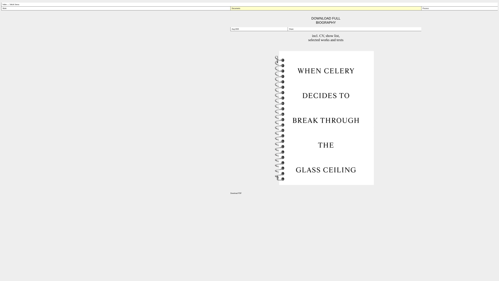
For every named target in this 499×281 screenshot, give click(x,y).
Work (4, 8)
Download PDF (236, 193)
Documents (236, 8)
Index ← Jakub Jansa (11, 4)
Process (426, 8)
